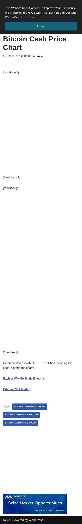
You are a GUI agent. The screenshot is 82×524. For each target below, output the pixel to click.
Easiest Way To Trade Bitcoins (24, 378)
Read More (28, 17)
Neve (6, 520)
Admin (11, 55)
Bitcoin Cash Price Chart (29, 406)
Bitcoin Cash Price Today (20, 422)
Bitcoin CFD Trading (17, 389)
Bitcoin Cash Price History (21, 414)
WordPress (36, 520)
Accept (41, 26)
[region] (41, 17)
